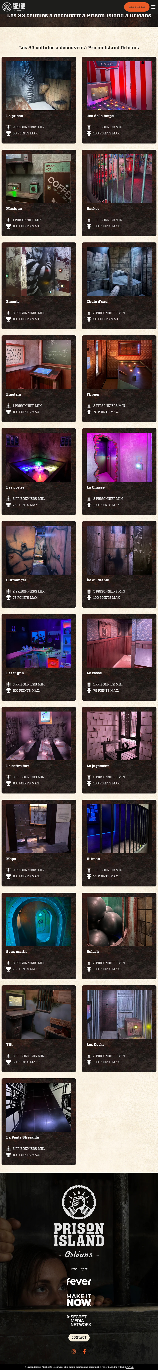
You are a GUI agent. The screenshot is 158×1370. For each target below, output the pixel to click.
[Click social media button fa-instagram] (73, 1352)
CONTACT (79, 1337)
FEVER (130, 1367)
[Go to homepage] (19, 7)
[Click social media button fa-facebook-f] (84, 1352)
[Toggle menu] (153, 7)
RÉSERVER (137, 7)
